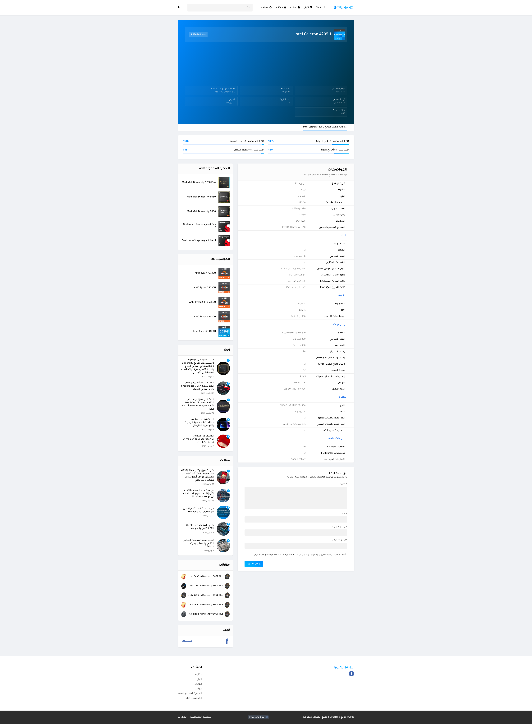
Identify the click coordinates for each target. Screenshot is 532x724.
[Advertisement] (265, 64)
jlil (266, 717)
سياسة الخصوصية (200, 717)
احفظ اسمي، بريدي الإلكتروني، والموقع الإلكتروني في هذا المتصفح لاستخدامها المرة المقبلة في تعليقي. (299, 555)
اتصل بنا (182, 717)
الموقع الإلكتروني (339, 540)
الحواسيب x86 (194, 698)
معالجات (264, 8)
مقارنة (319, 8)
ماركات (279, 8)
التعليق (343, 484)
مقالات (293, 8)
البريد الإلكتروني (339, 527)
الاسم (344, 514)
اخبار (306, 8)
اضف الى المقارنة (198, 34)
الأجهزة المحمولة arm (190, 693)
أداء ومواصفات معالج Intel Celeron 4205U (325, 127)
